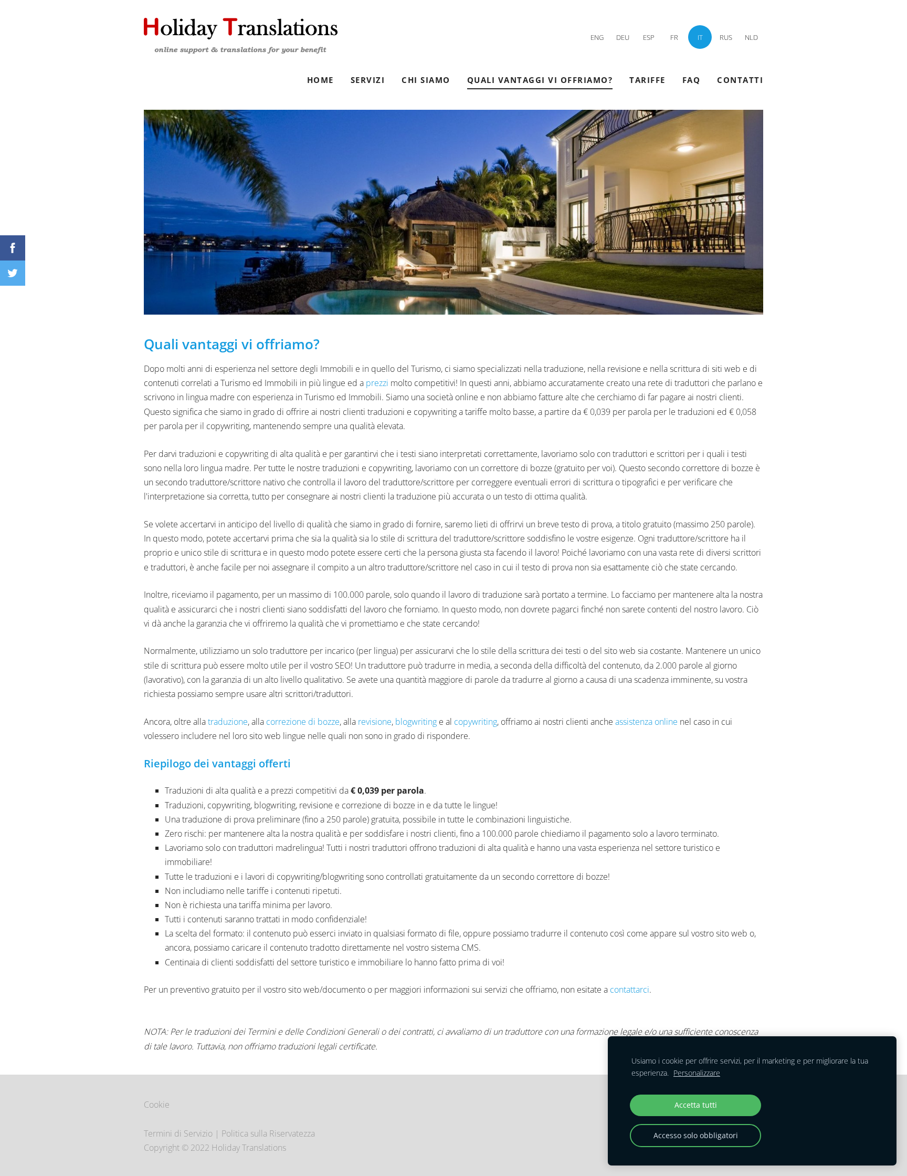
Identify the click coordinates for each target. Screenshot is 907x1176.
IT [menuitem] (700, 37)
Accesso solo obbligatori (695, 1135)
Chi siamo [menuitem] (426, 80)
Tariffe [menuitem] (647, 80)
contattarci (629, 989)
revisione (375, 721)
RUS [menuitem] (726, 37)
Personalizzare (696, 1073)
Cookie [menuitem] (157, 1104)
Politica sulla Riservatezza (268, 1133)
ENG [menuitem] (597, 37)
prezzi (378, 383)
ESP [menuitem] (649, 37)
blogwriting (416, 721)
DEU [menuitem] (622, 37)
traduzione (228, 721)
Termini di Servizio (178, 1133)
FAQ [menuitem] (691, 80)
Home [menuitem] (320, 80)
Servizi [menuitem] (368, 80)
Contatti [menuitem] (740, 80)
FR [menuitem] (674, 37)
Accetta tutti (695, 1105)
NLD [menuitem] (751, 37)
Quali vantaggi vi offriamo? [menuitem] (540, 80)
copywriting (475, 721)
